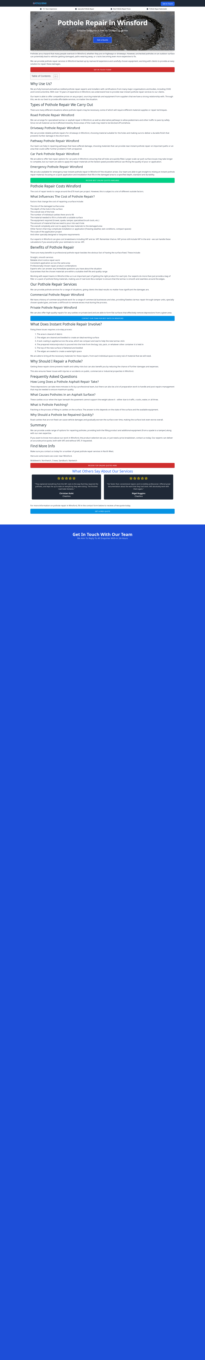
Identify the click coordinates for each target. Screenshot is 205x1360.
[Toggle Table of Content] (54, 76)
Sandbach (63, 460)
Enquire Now (102, 518)
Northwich (46, 460)
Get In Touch (168, 4)
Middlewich (35, 460)
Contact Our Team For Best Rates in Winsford (102, 318)
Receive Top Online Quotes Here (102, 465)
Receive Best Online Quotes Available (102, 180)
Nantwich (73, 460)
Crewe (55, 460)
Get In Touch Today (102, 70)
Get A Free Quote (102, 511)
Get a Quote (102, 40)
